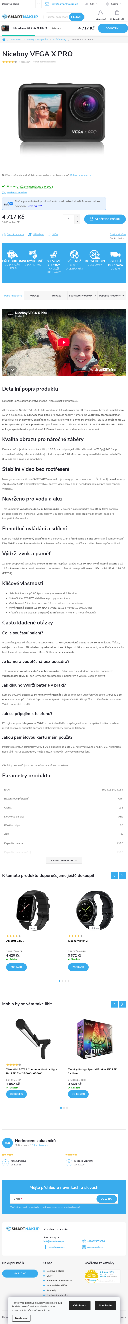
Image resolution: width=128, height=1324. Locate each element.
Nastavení (21, 1318)
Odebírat (107, 1198)
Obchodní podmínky (57, 1295)
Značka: (118, 234)
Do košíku (113, 28)
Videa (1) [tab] (35, 295)
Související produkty (80, 295)
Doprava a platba (10, 3)
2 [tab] (62, 981)
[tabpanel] (33, 930)
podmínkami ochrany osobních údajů (61, 1207)
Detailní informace (79, 175)
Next (122, 875)
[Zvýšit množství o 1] (77, 217)
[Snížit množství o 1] (77, 221)
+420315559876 (96, 1241)
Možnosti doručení (17, 192)
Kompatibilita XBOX (57, 1285)
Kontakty (51, 1290)
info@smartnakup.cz (55, 1241)
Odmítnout (79, 1305)
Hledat (76, 17)
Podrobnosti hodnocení (44, 61)
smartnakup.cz (57, 1247)
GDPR (50, 1276)
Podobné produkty (109, 295)
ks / (20, 1273)
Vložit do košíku (107, 219)
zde (48, 1310)
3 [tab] (65, 981)
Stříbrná (95, 928)
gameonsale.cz (95, 1247)
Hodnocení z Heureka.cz (59, 1280)
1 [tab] (59, 981)
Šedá (33, 928)
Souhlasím (105, 1305)
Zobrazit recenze (40, 1145)
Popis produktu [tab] (13, 295)
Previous (114, 875)
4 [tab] (68, 981)
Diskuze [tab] (56, 295)
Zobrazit (16, 967)
